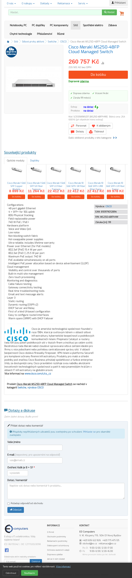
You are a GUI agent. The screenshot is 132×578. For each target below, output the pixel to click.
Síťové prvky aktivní (33, 41)
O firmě (50, 532)
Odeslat (17, 509)
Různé (60, 34)
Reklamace (64, 3)
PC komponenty (59, 25)
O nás (10, 3)
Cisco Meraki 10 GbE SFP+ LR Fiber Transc (115, 186)
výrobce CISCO (36, 387)
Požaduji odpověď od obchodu (27, 503)
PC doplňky (38, 25)
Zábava (112, 25)
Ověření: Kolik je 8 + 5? (21, 467)
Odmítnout (11, 573)
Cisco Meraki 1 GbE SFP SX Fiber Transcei (36, 186)
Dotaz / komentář (17, 480)
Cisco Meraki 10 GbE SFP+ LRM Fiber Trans (95, 186)
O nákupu (27, 3)
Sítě (75, 25)
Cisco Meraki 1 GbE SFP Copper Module (16, 186)
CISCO (63, 41)
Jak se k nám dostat (56, 559)
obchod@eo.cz (89, 543)
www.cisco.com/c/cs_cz (38, 373)
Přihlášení (120, 2)
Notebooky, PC (18, 25)
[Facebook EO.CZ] (6, 550)
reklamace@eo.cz (107, 543)
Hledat (111, 12)
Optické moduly (15, 160)
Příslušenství (44, 34)
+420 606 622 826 (91, 540)
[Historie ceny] (102, 63)
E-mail (33, 454)
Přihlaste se (89, 431)
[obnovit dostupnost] (96, 107)
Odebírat (36, 561)
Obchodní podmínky (56, 536)
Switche (52, 41)
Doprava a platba (55, 554)
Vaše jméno (13, 442)
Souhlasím (29, 573)
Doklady (45, 3)
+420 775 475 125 (110, 540)
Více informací (63, 566)
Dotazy (79, 131)
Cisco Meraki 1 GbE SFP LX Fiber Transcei (56, 186)
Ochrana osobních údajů (58, 550)
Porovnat (80, 125)
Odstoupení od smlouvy (58, 545)
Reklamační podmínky (57, 541)
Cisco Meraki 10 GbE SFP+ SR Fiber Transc (76, 186)
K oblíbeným (103, 125)
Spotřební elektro (93, 25)
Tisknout (99, 131)
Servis (82, 3)
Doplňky (34, 160)
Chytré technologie (21, 34)
